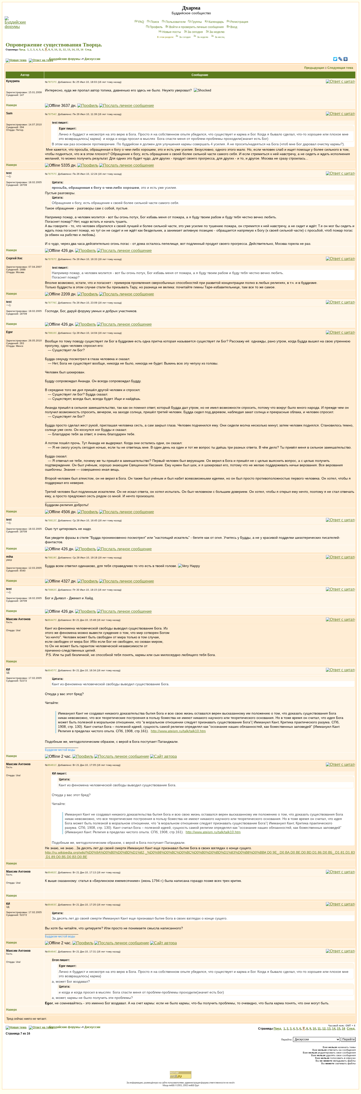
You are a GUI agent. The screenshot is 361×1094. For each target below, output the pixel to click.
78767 (51, 259)
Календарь (216, 22)
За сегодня (195, 32)
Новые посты (171, 32)
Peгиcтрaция (239, 22)
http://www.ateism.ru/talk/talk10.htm (178, 731)
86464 (51, 951)
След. (88, 49)
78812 (51, 520)
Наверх (11, 105)
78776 (51, 302)
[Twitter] (335, 59)
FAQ (141, 22)
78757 (51, 174)
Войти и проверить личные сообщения (196, 27)
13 (68, 49)
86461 (51, 765)
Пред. (22, 49)
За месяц (219, 37)
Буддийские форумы (64, 59)
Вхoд (233, 27)
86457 (51, 670)
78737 (51, 82)
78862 (51, 589)
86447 (51, 620)
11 (60, 49)
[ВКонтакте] (345, 59)
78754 (51, 114)
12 (64, 49)
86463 (51, 904)
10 (55, 49)
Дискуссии (92, 59)
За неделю (216, 32)
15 (77, 49)
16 (82, 49)
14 (73, 49)
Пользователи (176, 22)
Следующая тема (340, 68)
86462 (51, 872)
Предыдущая (314, 68)
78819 (51, 557)
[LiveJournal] (340, 59)
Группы (197, 22)
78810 (51, 333)
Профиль (156, 27)
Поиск (155, 22)
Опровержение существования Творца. (54, 45)
